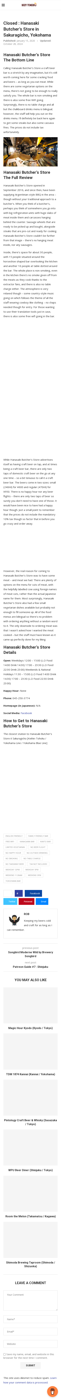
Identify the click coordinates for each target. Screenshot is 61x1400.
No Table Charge (32, 858)
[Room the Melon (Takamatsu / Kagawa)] (30, 1194)
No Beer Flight (37, 847)
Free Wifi (10, 841)
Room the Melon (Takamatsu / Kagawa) (30, 1216)
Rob (26, 914)
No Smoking (12, 858)
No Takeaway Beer (15, 864)
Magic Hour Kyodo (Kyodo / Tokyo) (30, 1028)
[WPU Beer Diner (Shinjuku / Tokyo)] (30, 1148)
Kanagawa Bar (27, 841)
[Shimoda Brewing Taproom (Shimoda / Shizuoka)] (30, 1240)
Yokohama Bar (13, 881)
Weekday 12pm (13, 869)
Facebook (26, 713)
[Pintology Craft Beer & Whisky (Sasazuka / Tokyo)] (30, 1098)
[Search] (57, 5)
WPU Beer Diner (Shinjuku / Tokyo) (30, 1170)
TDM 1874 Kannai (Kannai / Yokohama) (30, 1074)
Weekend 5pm (34, 875)
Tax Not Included (38, 864)
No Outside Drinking (37, 853)
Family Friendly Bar (38, 836)
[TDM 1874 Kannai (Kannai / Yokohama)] (30, 1051)
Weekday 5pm (31, 869)
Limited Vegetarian (15, 847)
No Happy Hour (13, 853)
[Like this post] (20, 893)
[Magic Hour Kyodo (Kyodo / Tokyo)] (30, 1005)
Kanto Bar (45, 841)
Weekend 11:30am (14, 875)
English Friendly (14, 836)
